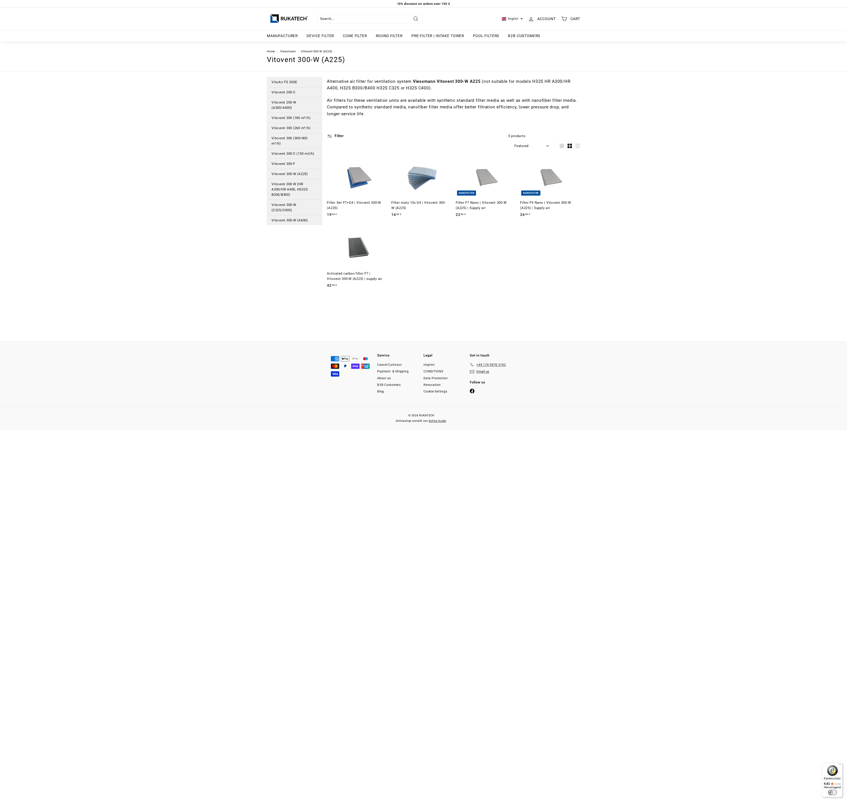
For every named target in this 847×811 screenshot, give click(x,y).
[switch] (832, 792)
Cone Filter (355, 36)
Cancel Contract (389, 364)
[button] (512, 19)
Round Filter (389, 36)
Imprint (429, 364)
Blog (380, 391)
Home (271, 51)
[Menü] (840, 765)
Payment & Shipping (393, 371)
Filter (339, 136)
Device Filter (320, 36)
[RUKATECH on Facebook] (472, 390)
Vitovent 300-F (283, 164)
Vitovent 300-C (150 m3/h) (293, 154)
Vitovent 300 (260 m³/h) (291, 128)
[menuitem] (282, 35)
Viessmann (288, 51)
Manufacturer (282, 36)
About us (384, 378)
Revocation (432, 385)
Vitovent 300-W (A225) (316, 51)
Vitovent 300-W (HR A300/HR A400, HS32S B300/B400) (290, 189)
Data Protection (436, 378)
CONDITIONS (433, 371)
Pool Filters (486, 36)
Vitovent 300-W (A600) (290, 220)
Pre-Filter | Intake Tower (437, 36)
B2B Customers (524, 36)
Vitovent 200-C (284, 92)
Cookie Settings (435, 391)
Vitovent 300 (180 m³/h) (291, 118)
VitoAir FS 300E (284, 82)
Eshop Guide (437, 420)
